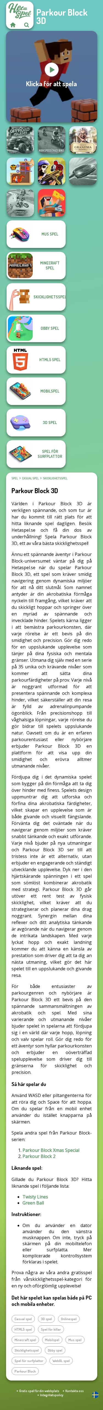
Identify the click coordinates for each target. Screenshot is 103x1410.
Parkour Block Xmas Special (51, 1150)
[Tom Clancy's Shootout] (51, 171)
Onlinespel (69, 1319)
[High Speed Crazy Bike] (51, 140)
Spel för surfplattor (29, 1360)
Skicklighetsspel (55, 478)
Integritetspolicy (51, 1395)
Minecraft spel (25, 1340)
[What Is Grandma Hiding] (83, 140)
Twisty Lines (35, 1197)
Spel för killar (51, 1329)
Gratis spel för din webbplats (39, 1391)
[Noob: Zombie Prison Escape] (51, 203)
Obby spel (55, 1350)
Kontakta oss (74, 1391)
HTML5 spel (23, 1329)
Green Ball (33, 1203)
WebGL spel (61, 1360)
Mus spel (75, 1340)
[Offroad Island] (20, 140)
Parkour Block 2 (39, 1156)
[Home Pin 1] (20, 171)
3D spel (46, 1319)
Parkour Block (25, 1371)
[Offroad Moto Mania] (20, 203)
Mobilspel (52, 1340)
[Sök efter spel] (27, 25)
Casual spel (30, 478)
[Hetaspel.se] (13, 25)
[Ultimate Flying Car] (83, 171)
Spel (15, 478)
